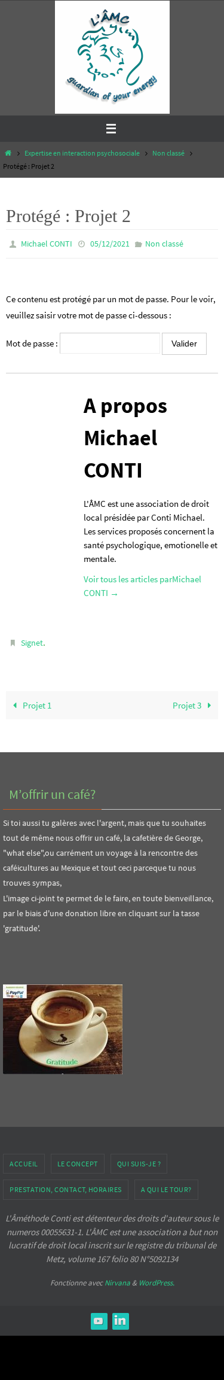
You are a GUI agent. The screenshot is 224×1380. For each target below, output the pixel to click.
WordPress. (156, 1277)
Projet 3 (188, 700)
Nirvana (117, 1277)
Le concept (77, 1158)
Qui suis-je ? (139, 1158)
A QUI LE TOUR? (166, 1184)
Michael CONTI (46, 243)
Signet (32, 639)
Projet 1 (36, 700)
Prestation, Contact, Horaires (66, 1184)
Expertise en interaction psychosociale (82, 152)
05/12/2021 (110, 243)
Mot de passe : (33, 340)
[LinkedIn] (120, 1315)
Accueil (24, 1158)
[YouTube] (98, 1315)
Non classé (168, 152)
